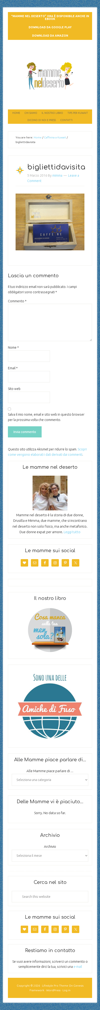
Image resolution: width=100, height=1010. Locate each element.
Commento (17, 301)
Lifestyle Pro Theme (55, 985)
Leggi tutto (72, 532)
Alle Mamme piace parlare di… (50, 771)
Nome (13, 347)
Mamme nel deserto (50, 49)
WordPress (53, 990)
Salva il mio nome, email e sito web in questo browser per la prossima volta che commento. (46, 417)
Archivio (50, 846)
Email (13, 368)
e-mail (77, 967)
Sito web (14, 389)
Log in (66, 990)
